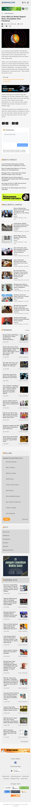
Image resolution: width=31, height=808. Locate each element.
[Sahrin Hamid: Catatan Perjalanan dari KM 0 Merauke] (23, 652)
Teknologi (16, 289)
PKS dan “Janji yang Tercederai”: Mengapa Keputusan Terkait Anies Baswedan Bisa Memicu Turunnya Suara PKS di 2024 (11, 681)
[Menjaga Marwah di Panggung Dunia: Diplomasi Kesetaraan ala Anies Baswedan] (23, 614)
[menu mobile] (27, 2)
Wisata (15, 299)
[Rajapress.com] (15, 792)
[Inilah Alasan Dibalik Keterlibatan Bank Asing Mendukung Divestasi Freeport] (7, 227)
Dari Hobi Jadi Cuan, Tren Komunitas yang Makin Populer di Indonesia (10, 364)
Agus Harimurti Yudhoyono (13, 502)
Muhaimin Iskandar (11, 473)
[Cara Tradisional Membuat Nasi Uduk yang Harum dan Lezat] (7, 263)
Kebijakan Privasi (15, 778)
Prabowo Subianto (11, 507)
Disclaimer (6, 778)
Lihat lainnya (24, 741)
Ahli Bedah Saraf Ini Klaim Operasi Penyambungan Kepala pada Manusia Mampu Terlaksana (15, 179)
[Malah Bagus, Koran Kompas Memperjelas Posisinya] (7, 239)
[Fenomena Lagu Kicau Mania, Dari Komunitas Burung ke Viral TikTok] (24, 376)
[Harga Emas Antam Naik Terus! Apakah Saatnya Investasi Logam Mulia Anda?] (24, 439)
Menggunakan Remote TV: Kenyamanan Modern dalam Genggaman (21, 285)
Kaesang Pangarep (11, 461)
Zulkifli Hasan (10, 479)
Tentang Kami (5, 776)
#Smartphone (6, 539)
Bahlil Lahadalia (10, 467)
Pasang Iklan (25, 776)
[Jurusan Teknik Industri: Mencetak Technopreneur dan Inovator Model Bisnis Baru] (24, 403)
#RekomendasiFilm (8, 550)
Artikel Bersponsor (16, 776)
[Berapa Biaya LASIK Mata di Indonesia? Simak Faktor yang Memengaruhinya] (24, 337)
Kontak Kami (24, 778)
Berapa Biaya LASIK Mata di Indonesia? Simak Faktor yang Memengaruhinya (10, 337)
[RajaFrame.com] (15, 788)
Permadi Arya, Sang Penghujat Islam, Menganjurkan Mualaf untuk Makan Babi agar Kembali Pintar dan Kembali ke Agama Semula (11, 666)
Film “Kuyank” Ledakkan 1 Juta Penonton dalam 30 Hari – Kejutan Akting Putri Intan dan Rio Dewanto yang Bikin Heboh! (11, 389)
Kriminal (16, 278)
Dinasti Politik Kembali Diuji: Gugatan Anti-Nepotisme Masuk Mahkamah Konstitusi (11, 626)
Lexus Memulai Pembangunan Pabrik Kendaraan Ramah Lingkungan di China (13, 164)
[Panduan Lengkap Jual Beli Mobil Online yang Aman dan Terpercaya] (24, 427)
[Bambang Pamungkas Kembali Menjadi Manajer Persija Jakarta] (7, 320)
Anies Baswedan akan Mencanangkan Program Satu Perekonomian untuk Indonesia (21, 250)
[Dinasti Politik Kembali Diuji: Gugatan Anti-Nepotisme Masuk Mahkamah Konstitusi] (23, 626)
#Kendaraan (6, 532)
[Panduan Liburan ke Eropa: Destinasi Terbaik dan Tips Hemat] (7, 298)
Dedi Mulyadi (9, 490)
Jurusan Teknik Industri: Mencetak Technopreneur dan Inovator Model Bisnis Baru (11, 403)
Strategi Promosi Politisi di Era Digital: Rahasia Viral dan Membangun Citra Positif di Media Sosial (11, 696)
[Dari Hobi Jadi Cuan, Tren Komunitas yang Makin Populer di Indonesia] (24, 364)
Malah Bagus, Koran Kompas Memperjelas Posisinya (20, 237)
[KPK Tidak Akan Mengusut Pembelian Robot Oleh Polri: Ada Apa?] (23, 732)
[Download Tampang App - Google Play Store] (16, 771)
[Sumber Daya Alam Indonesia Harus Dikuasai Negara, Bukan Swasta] (23, 708)
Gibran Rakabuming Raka (13, 496)
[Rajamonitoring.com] (7, 792)
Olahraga (16, 322)
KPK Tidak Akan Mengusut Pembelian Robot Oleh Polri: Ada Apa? (10, 732)
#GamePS (5, 546)
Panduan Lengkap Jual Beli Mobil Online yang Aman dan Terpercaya (11, 427)
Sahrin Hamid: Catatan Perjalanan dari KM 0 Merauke (11, 651)
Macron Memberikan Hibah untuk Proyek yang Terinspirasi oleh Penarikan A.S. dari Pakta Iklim (21, 211)
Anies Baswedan (10, 513)
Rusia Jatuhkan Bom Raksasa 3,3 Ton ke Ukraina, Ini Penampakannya (14, 169)
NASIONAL (16, 311)
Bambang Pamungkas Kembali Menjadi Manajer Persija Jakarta (21, 319)
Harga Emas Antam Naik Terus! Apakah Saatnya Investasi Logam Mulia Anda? (10, 439)
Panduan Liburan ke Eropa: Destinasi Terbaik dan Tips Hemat (21, 296)
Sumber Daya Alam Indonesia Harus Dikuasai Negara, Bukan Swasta (11, 708)
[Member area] (22, 2)
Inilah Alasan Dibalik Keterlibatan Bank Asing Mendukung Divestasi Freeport (21, 226)
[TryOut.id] (15, 796)
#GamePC (5, 543)
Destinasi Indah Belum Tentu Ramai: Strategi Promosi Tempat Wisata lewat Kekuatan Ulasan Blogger (11, 588)
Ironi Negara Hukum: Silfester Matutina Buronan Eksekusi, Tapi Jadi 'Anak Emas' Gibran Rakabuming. (11, 639)
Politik (15, 216)
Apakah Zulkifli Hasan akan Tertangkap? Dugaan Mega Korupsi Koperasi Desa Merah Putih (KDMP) (10, 601)
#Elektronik (6, 535)
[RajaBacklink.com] (7, 788)
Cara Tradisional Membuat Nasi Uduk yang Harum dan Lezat (21, 261)
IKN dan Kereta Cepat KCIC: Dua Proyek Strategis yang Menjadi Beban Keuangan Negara (11, 720)
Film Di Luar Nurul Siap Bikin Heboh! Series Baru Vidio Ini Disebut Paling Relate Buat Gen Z (10, 415)
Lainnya (27, 330)
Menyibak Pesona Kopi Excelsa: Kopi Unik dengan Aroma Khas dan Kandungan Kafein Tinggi (21, 308)
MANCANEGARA (9, 13)
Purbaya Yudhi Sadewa (12, 484)
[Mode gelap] (25, 2)
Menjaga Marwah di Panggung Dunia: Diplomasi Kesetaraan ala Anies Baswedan (10, 614)
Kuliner (16, 264)
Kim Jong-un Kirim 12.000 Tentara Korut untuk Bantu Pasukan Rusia (14, 184)
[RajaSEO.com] (24, 792)
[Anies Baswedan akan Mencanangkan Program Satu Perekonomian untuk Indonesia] (7, 251)
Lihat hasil (25, 519)
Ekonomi (16, 229)
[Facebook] (15, 762)
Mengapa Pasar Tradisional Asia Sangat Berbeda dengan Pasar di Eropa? (14, 173)
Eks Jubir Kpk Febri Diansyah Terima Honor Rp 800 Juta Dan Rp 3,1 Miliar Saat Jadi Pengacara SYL (21, 273)
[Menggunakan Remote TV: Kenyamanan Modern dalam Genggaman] (7, 287)
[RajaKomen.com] (24, 788)
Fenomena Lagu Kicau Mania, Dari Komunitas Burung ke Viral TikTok (10, 376)
